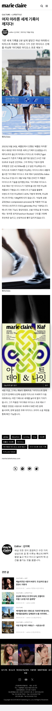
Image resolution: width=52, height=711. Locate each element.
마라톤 (42, 437)
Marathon (16, 437)
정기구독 (4, 670)
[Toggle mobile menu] (47, 6)
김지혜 (16, 32)
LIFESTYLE (17, 14)
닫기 (46, 385)
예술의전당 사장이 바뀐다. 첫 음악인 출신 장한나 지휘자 (32, 583)
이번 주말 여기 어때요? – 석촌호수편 (30, 625)
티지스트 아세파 (9, 452)
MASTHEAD (42, 670)
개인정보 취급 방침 (22, 670)
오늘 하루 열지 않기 (10, 385)
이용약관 (33, 670)
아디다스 (20, 442)
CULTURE (6, 14)
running (26, 437)
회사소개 (12, 670)
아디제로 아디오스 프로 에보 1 (14, 447)
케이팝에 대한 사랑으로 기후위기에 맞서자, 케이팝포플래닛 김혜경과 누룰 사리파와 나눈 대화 (32, 612)
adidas (5, 437)
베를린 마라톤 (8, 442)
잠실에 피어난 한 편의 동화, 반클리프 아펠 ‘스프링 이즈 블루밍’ (30, 597)
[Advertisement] (26, 504)
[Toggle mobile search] (42, 6)
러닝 (34, 437)
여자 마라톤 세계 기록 (38, 447)
